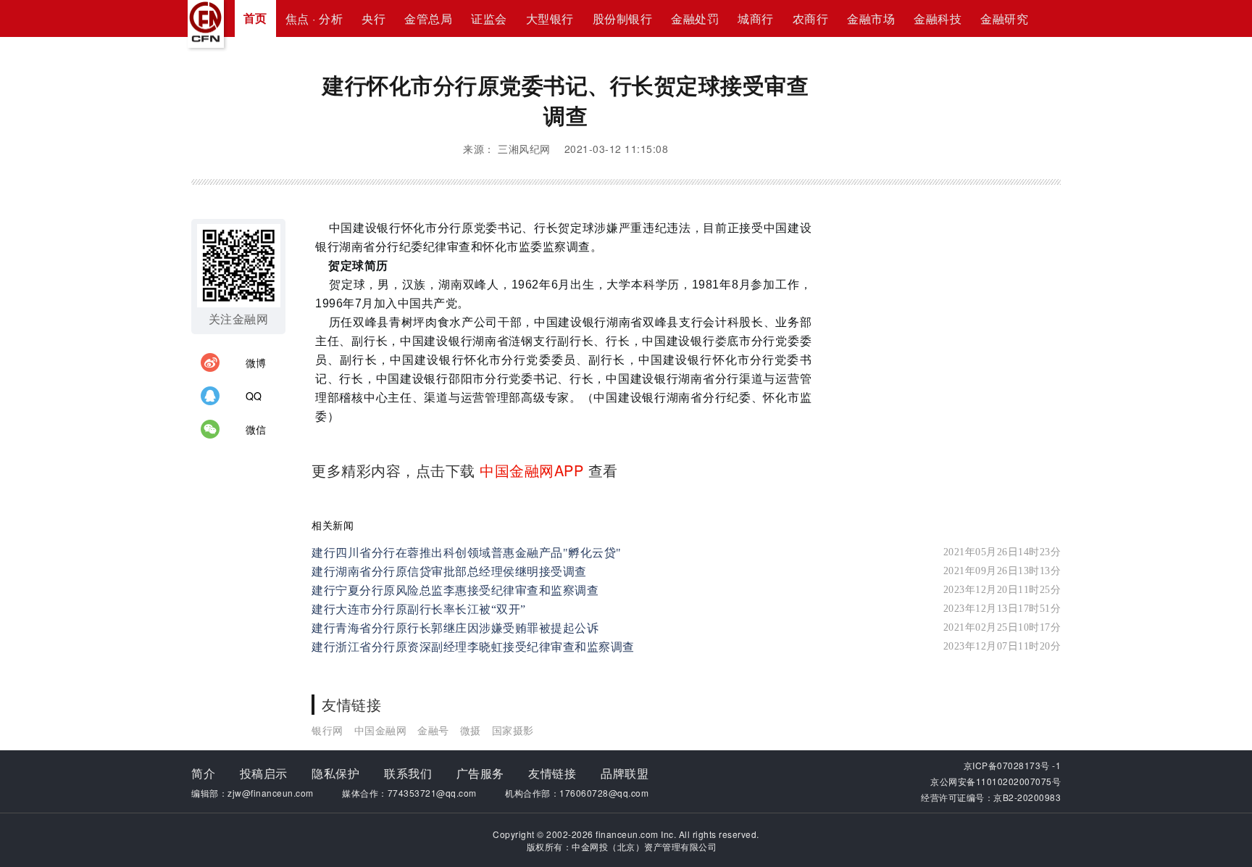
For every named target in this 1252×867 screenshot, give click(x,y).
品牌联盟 (624, 773)
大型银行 (550, 18)
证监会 (489, 18)
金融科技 (937, 18)
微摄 (470, 730)
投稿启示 (264, 773)
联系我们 (408, 773)
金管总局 (428, 18)
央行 (373, 18)
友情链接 (552, 773)
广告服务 (480, 773)
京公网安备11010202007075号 (995, 781)
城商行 (756, 18)
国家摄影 (513, 730)
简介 (203, 773)
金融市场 (871, 18)
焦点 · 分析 (314, 18)
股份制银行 (623, 18)
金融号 (433, 730)
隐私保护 (335, 773)
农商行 (811, 18)
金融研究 (1004, 18)
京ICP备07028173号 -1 (1012, 765)
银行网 (327, 730)
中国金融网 (380, 730)
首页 (255, 17)
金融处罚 (695, 18)
